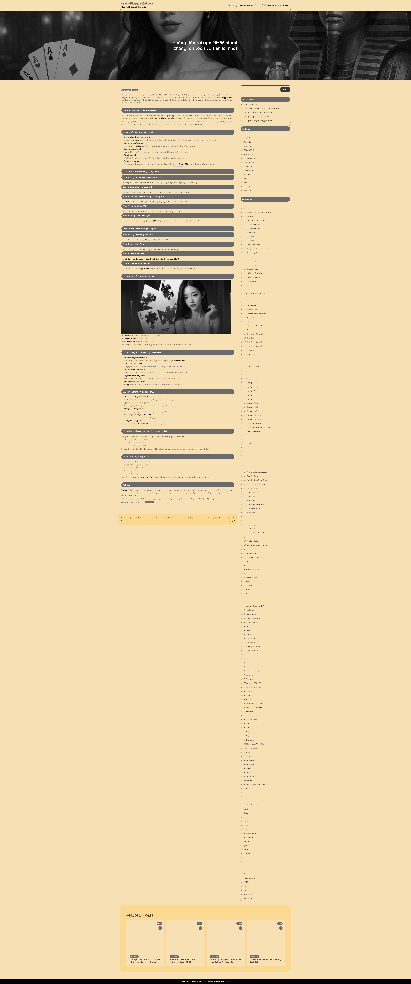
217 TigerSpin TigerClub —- (253, 415)
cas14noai (247, 797)
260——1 (247, 517)
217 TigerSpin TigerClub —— (254, 419)
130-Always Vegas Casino (252, 253)
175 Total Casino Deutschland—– (255, 342)
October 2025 (248, 166)
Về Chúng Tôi (269, 5)
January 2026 (248, 154)
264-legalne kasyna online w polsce (255, 525)
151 (245, 289)
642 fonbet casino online (252, 614)
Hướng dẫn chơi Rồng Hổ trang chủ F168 (258, 112)
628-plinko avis (249, 610)
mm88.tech (135, 140)
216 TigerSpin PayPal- (251, 407)
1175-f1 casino (249, 240)
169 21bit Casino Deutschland (254, 326)
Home (233, 5)
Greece (246, 825)
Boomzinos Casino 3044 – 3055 (254, 784)
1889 (245, 362)
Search (285, 89)
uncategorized (248, 894)
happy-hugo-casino (250, 833)
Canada (246, 793)
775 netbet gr (248, 663)
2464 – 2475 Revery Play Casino (255, 484)
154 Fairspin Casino (250, 305)
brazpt (246, 789)
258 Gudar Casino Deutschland (254, 504)
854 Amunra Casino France (253, 707)
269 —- (246, 537)
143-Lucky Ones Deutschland (254, 273)
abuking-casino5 (249, 740)
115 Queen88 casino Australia (254, 228)
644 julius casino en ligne (252, 618)
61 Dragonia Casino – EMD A (254, 606)
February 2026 (249, 150)
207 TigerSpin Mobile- (251, 387)
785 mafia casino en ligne (252, 671)
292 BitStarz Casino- (250, 553)
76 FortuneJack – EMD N (252, 646)
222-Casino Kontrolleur (252, 431)
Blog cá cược (282, 5)
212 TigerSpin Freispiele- (252, 395)
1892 (245, 370)
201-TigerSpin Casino (251, 383)
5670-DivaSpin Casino (251, 594)
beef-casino (247, 768)
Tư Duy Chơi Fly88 (250, 104)
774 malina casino (250, 659)
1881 (245, 358)
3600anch (247, 581)
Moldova (247, 853)
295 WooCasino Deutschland (253, 557)
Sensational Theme (223, 981)
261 (245, 521)
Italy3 (246, 849)
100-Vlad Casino (249, 216)
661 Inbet (247, 626)
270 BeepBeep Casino (251, 541)
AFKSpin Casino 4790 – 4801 (254, 744)
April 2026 (247, 142)
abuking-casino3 (249, 736)
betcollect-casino (249, 772)
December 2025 (249, 158)
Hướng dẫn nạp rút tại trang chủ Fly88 (257, 116)
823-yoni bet (248, 699)
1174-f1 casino (249, 236)
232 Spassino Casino (250, 456)
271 (245, 549)
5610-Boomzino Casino (251, 590)
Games (246, 813)
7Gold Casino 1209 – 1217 (253, 687)
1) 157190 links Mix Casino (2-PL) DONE (258, 212)
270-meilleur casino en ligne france (255, 545)
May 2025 (247, 186)
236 (245, 464)
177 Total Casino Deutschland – (255, 346)
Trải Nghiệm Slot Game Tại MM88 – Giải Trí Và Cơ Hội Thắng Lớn (145, 960)
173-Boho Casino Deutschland (254, 334)
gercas (246, 817)
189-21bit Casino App (251, 366)
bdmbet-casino (249, 760)
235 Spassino (248, 460)
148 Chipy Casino (250, 281)
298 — (246, 561)
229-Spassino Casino (251, 452)
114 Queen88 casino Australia (254, 224)
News (246, 858)
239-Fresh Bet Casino (251, 476)
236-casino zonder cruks (252, 468)
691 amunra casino (250, 638)
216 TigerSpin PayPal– (251, 411)
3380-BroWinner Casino (252, 569)
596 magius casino (250, 598)
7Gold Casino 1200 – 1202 (253, 683)
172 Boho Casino (249, 330)
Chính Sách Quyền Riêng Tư (250, 5)
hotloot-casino (249, 837)
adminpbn (126, 502)
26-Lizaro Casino (249, 512)
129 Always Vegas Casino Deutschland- (257, 249)
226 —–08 (247, 443)
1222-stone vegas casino (252, 244)
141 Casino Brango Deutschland (255, 265)
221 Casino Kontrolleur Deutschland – (257, 427)
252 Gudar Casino (250, 496)
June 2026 (247, 134)
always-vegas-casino (250, 748)
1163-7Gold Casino (250, 232)
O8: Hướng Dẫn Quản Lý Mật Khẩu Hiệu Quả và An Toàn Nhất (225, 960)
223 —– (246, 435)
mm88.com (146, 240)
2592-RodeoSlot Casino (252, 508)
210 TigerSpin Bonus (251, 391)
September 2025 (249, 170)
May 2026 (247, 138)
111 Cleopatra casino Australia (254, 220)
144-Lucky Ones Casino (252, 277)
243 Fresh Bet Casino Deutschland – (256, 480)
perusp (246, 866)
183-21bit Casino (249, 354)
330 (245, 565)
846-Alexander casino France (253, 703)
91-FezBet (247, 724)
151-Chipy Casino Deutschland (254, 293)
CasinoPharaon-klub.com (137, 3)
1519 (245, 301)
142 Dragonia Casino (251, 269)
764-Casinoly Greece (251, 650)
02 (245, 208)
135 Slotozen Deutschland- (253, 257)
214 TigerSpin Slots (250, 399)
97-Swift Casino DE (250, 728)
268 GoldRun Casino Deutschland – (256, 533)
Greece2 (247, 829)
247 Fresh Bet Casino (251, 488)
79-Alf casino (248, 679)
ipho (245, 845)
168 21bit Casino (249, 322)
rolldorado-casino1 (250, 878)
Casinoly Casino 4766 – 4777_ (254, 801)
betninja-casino (249, 776)
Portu (246, 874)
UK (245, 890)
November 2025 (249, 162)
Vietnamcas (248, 898)
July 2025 (247, 178)
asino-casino (248, 752)
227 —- (246, 447)
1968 (245, 378)
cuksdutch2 (248, 805)
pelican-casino (248, 862)
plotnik (246, 870)
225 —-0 (247, 439)
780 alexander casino (251, 667)
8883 (245, 715)
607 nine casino (249, 602)
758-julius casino (249, 642)
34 (245, 573)
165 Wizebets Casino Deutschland (255, 318)
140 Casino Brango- (250, 261)
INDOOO (247, 841)
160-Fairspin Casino (250, 309)
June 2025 (247, 182)
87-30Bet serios (249, 711)
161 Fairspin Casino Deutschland (255, 314)
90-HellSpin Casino (250, 720)
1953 (245, 374)
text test (247, 886)
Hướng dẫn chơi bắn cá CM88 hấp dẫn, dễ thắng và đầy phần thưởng (211, 519)
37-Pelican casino (249, 586)
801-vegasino (248, 691)
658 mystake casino (250, 622)
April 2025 (247, 191)
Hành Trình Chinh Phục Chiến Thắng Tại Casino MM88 (182, 960)
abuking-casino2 (249, 732)
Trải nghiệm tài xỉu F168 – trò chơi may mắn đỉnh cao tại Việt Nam (146, 519)
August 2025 (248, 174)
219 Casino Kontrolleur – (252, 423)
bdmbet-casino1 (249, 764)
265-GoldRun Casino (251, 529)
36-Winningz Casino (250, 577)
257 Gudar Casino (250, 500)
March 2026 (248, 146)
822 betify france (249, 695)
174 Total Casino (249, 338)
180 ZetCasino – (249, 350)
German (246, 821)
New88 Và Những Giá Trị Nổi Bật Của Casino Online (261, 108)
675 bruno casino (249, 634)
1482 (245, 285)
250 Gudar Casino (250, 492)
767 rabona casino (250, 655)
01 (245, 204)
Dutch (246, 809)
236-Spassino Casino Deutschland (255, 472)
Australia (247, 756)
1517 (245, 297)
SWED (246, 882)
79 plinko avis (248, 675)
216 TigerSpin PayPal (251, 403)
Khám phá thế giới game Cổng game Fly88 (258, 120)
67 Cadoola (248, 630)
